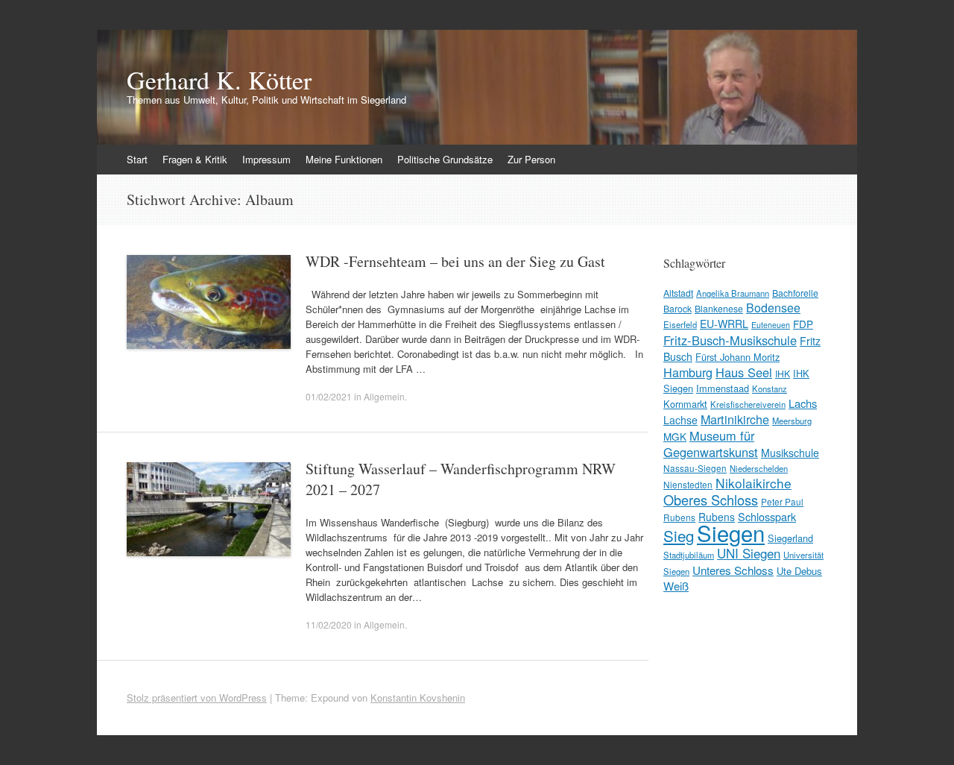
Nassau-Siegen (695, 468)
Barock (677, 308)
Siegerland (790, 538)
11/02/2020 (329, 624)
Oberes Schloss (710, 499)
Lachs (803, 403)
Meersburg (792, 420)
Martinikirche (735, 419)
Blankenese (719, 308)
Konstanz (769, 388)
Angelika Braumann (732, 293)
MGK (674, 436)
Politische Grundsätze (445, 159)
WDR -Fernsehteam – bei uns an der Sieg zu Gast (455, 261)
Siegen (731, 532)
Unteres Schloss (733, 569)
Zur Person (531, 159)
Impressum (266, 159)
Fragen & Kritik (194, 159)
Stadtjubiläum (688, 555)
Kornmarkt (685, 404)
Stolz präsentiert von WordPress (197, 697)
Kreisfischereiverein (748, 404)
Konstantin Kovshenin (417, 697)
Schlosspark (767, 516)
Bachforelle (795, 292)
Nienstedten (688, 484)
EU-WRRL (724, 323)
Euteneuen (770, 324)
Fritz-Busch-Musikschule (730, 340)
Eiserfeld (680, 324)
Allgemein (384, 396)
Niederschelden (759, 468)
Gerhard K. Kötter (219, 79)
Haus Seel (744, 372)
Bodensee (773, 307)
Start (137, 159)
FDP (803, 323)
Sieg (678, 535)
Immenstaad (722, 388)
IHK (782, 373)
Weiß (676, 586)
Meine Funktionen (344, 159)
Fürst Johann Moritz (737, 357)
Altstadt (678, 292)
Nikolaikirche (754, 482)
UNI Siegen (748, 553)
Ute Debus (799, 571)
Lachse (680, 419)
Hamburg (688, 372)
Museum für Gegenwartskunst (710, 443)
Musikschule (790, 452)
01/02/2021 (329, 396)
